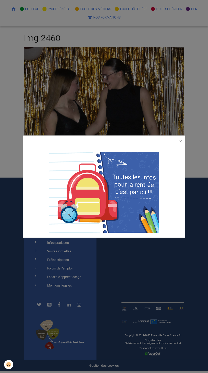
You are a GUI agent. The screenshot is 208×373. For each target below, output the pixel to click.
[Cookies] (8, 364)
